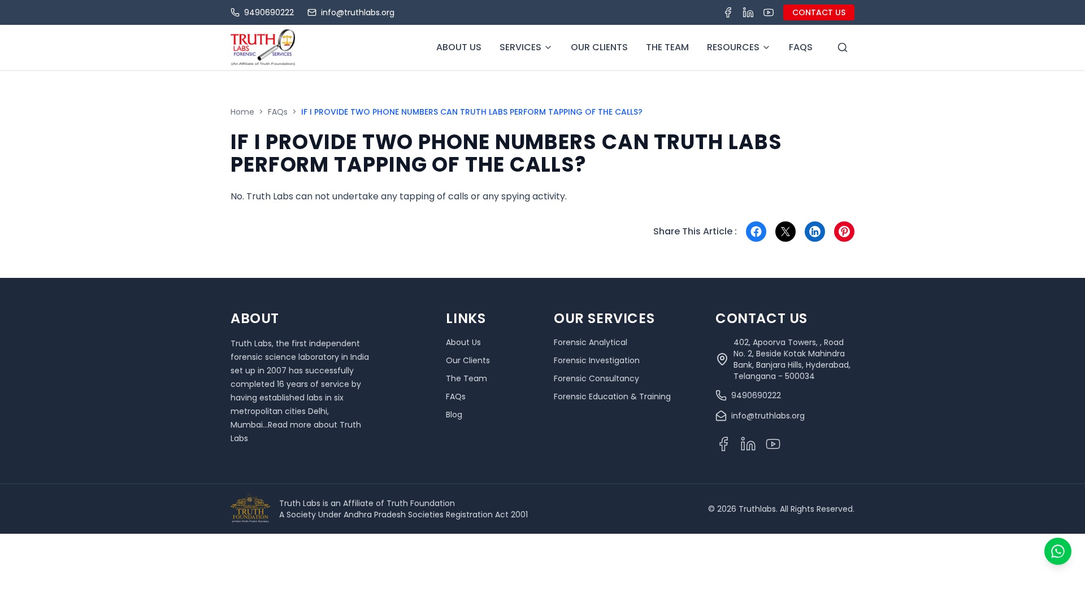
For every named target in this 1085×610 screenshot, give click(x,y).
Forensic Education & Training (612, 396)
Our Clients (599, 47)
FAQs (278, 111)
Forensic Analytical (590, 342)
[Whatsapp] (1057, 551)
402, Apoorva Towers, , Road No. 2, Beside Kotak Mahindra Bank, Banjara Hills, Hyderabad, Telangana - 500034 (792, 359)
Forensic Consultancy (596, 378)
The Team (667, 47)
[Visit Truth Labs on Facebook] (728, 12)
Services (520, 47)
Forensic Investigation (597, 360)
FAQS (801, 47)
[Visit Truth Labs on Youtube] (768, 12)
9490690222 (269, 12)
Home (242, 111)
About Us (458, 47)
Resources (733, 47)
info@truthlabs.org (357, 12)
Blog (454, 414)
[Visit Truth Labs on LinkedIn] (748, 12)
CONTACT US (818, 12)
